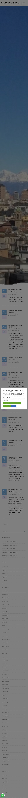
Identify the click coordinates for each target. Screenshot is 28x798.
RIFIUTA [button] (13, 406)
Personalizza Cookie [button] (16, 403)
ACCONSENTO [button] (7, 406)
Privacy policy (7, 403)
